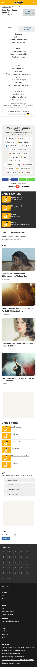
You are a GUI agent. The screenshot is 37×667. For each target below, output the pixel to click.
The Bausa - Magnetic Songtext (11, 663)
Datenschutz (5, 615)
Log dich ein (5, 236)
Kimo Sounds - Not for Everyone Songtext (13, 650)
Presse (4, 589)
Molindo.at (5, 634)
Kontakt (4, 598)
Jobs (3, 595)
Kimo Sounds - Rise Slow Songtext (11, 653)
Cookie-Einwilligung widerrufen (10, 621)
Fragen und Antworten (8, 611)
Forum (3, 608)
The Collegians (8, 15)
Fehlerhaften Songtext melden (18, 184)
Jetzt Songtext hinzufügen (18, 104)
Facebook (4, 631)
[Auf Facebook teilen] (10, 179)
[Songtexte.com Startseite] (18, 2)
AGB (11, 615)
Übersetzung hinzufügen (27, 28)
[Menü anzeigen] (3, 2)
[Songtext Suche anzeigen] (34, 2)
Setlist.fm (4, 637)
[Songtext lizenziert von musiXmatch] (18, 186)
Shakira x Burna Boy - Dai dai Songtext (13, 656)
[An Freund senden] (27, 179)
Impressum (5, 618)
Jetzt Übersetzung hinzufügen (17, 114)
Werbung (4, 592)
